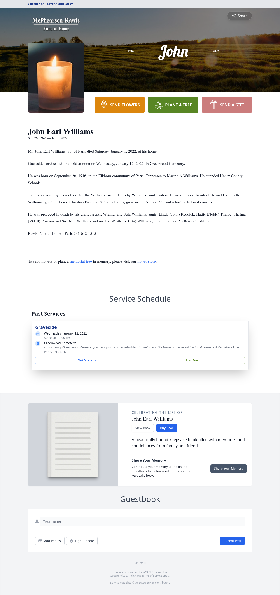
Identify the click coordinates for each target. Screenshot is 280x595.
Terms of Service (152, 576)
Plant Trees (193, 360)
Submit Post (232, 541)
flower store (146, 261)
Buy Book (166, 428)
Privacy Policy (127, 576)
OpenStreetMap (144, 583)
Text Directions (87, 360)
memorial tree (81, 261)
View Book (142, 428)
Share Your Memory (228, 468)
